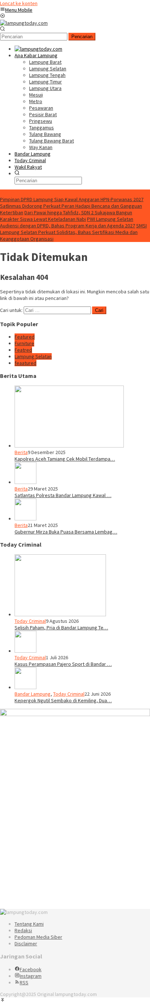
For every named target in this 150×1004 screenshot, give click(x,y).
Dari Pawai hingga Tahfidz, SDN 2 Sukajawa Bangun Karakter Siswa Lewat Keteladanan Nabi (66, 215)
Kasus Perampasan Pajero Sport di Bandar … (63, 664)
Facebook (31, 969)
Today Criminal (30, 621)
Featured (25, 336)
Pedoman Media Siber (38, 937)
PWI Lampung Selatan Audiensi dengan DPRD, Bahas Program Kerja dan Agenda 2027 (67, 222)
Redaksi (23, 930)
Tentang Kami (29, 924)
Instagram (31, 976)
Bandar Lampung (33, 694)
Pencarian (81, 36)
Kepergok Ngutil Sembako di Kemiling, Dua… (63, 700)
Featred (23, 350)
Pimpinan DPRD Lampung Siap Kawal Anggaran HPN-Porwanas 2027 (71, 199)
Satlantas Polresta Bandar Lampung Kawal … (63, 495)
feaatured (25, 363)
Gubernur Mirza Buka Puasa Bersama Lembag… (66, 531)
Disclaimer (26, 943)
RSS (24, 982)
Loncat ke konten (19, 3)
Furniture (24, 343)
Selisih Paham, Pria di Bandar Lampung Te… (61, 627)
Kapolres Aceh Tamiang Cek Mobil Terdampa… (65, 459)
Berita (21, 452)
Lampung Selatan (33, 356)
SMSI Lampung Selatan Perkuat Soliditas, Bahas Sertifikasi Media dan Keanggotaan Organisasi (73, 232)
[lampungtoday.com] (24, 23)
